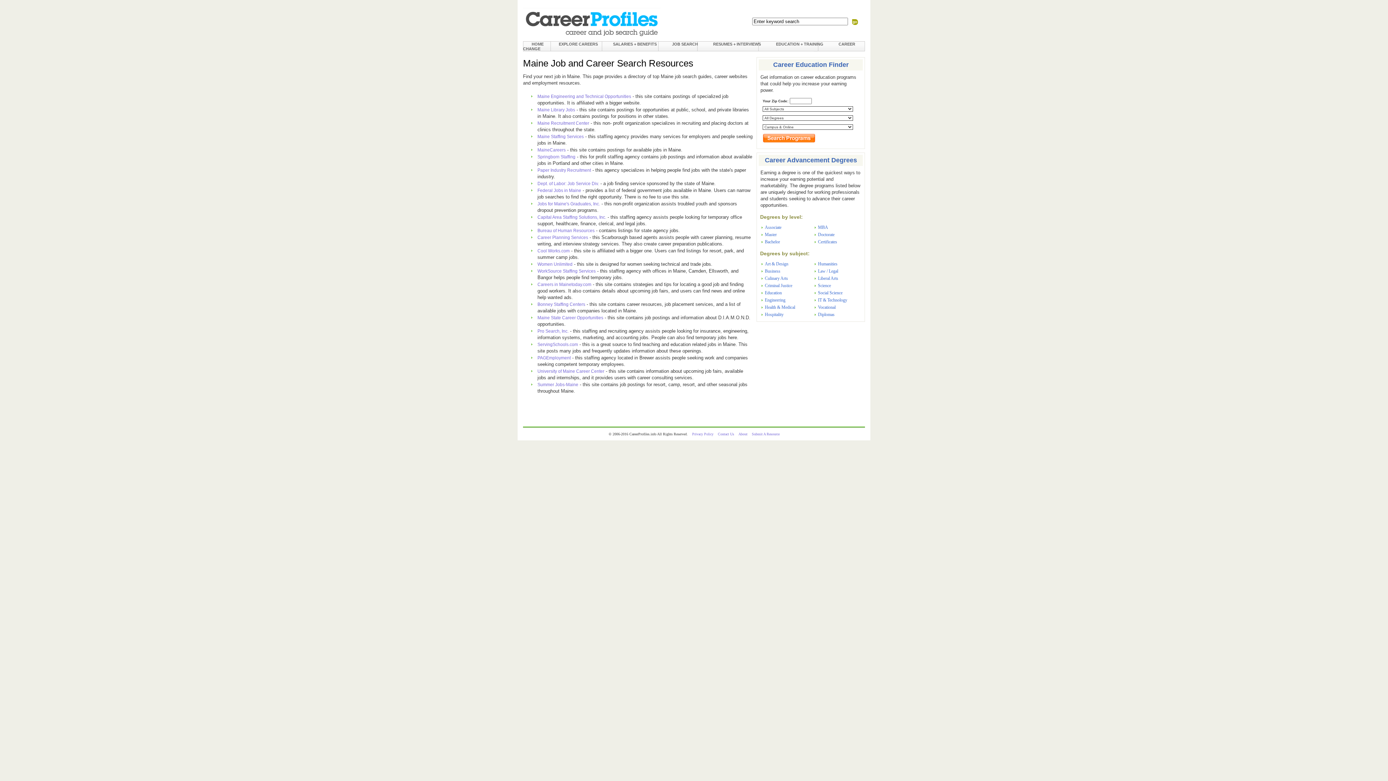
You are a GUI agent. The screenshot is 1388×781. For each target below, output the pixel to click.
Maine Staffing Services (560, 136)
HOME (538, 44)
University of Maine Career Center (570, 371)
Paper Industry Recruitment (564, 170)
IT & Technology (832, 300)
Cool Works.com (553, 250)
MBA (823, 227)
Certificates (827, 241)
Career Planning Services (562, 237)
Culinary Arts (776, 278)
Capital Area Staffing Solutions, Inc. (571, 217)
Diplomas (826, 314)
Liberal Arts (828, 278)
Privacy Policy (703, 434)
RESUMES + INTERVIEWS (737, 44)
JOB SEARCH (685, 44)
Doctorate (826, 234)
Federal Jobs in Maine (559, 190)
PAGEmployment (554, 357)
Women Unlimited (555, 264)
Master (771, 234)
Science (824, 285)
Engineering (775, 300)
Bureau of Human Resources (566, 230)
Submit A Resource (766, 434)
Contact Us (726, 434)
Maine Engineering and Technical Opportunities (584, 96)
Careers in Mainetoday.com (564, 284)
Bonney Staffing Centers (561, 304)
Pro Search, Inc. (553, 331)
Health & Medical (780, 307)
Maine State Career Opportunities (570, 317)
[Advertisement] (811, 370)
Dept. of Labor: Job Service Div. (568, 183)
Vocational (827, 307)
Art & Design (776, 263)
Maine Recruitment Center (563, 123)
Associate (773, 227)
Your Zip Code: (775, 101)
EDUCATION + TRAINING (799, 44)
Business (772, 271)
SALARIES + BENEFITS (635, 44)
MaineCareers (551, 150)
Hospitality (774, 314)
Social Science (830, 292)
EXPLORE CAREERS (578, 44)
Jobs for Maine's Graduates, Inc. (568, 203)
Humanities (827, 263)
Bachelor (772, 241)
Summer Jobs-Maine (557, 384)
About (742, 434)
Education (773, 292)
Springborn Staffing (556, 156)
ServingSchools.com (557, 344)
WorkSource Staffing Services (566, 271)
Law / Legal (828, 271)
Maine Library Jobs (556, 109)
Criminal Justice (778, 285)
